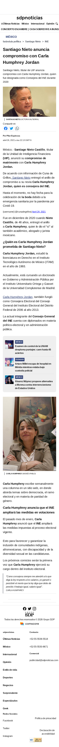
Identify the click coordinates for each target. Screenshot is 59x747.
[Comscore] (29, 623)
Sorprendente (10, 693)
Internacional (37, 23)
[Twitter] (11, 128)
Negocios (8, 685)
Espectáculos (10, 701)
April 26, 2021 (39, 212)
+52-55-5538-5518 (39, 639)
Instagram (8, 736)
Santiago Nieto (33, 41)
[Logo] (29, 18)
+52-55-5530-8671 (39, 646)
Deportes (8, 677)
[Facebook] (6, 128)
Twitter (6, 728)
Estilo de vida (10, 670)
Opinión (50, 23)
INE (47, 41)
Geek (5, 708)
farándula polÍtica (12, 41)
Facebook (8, 720)
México (25, 23)
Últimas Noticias (11, 23)
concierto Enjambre (14, 29)
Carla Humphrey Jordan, (18, 296)
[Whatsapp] (17, 128)
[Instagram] (34, 608)
